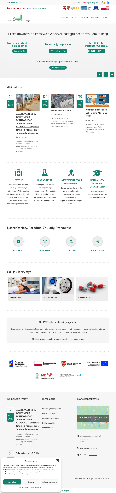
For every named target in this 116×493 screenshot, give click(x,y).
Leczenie (18, 180)
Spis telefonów (19, 51)
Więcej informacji (58, 67)
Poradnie (45, 250)
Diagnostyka (44, 180)
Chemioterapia (84, 297)
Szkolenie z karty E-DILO (62, 110)
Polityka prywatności (36, 487)
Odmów (31, 482)
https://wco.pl (93, 455)
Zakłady (71, 250)
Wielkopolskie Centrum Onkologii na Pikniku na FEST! (96, 112)
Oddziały (18, 250)
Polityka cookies (24, 487)
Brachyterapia (50, 297)
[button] (57, 461)
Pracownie (97, 250)
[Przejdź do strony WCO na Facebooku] (108, 3)
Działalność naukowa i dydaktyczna (97, 183)
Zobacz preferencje (49, 482)
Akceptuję (12, 482)
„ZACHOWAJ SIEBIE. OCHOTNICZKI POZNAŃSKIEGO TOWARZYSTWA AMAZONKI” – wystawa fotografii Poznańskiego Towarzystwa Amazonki (27, 123)
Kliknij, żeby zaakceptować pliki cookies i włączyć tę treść (93, 418)
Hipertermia (15, 297)
